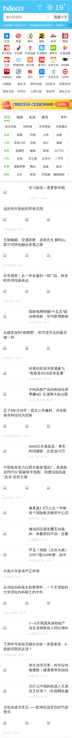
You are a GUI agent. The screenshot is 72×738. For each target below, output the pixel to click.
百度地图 (30, 53)
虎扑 (30, 77)
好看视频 (65, 53)
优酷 (18, 77)
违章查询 (64, 83)
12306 (65, 77)
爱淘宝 (42, 65)
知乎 (41, 77)
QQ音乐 (50, 83)
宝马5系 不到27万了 (15, 25)
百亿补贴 (10, 126)
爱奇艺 (53, 53)
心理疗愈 (36, 91)
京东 (6, 65)
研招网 (65, 65)
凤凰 (18, 41)
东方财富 (7, 53)
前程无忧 (8, 91)
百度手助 (53, 65)
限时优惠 (36, 83)
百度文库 (53, 77)
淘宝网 (30, 65)
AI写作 (22, 91)
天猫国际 (7, 77)
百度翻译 (42, 53)
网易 (65, 41)
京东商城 (44, 126)
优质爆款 (61, 126)
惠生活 (21, 83)
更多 (64, 117)
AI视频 (7, 83)
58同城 (27, 126)
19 (59, 7)
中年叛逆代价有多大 (41, 25)
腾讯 (30, 41)
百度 (6, 41)
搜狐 (41, 41)
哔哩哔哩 (18, 65)
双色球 (50, 91)
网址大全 (64, 91)
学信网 (18, 53)
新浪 (53, 41)
